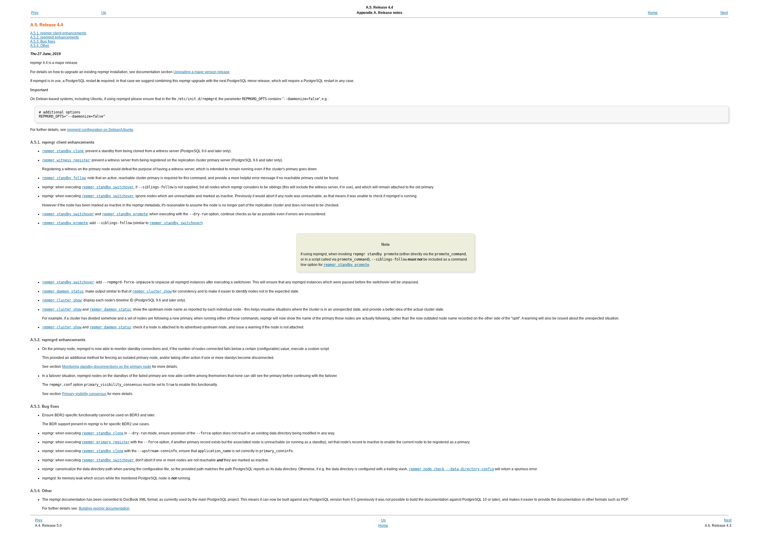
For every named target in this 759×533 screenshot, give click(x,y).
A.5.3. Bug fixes (42, 41)
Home (653, 13)
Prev (35, 13)
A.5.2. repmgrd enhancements (54, 37)
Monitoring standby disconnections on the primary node (106, 367)
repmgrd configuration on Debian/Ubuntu (100, 130)
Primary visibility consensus (84, 394)
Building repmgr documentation (104, 508)
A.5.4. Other (39, 46)
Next (724, 13)
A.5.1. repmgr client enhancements (58, 33)
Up (103, 13)
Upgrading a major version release (201, 72)
